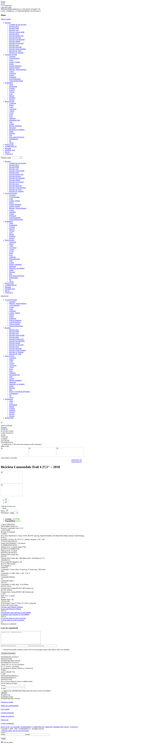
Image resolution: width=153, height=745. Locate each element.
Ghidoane (12, 118)
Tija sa (11, 143)
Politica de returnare (7, 716)
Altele (11, 84)
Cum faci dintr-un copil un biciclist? (12, 620)
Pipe (10, 135)
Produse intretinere (15, 66)
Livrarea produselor (7, 723)
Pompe (11, 64)
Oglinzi (11, 75)
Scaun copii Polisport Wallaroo (11, 609)
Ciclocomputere (14, 58)
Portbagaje (12, 77)
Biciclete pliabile (14, 41)
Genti (11, 60)
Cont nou (4, 7)
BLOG (7, 152)
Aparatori (12, 56)
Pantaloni (12, 98)
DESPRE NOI (10, 150)
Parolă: (27, 734)
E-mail (3, 688)
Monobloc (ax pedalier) (17, 129)
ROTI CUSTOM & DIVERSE (19, 392)
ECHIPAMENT (26, 727)
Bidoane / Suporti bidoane (17, 69)
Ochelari (12, 88)
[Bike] (3, 2)
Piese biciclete (9, 101)
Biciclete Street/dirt (15, 47)
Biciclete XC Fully (15, 51)
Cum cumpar (5, 709)
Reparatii (8, 148)
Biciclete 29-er (14, 26)
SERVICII (48, 727)
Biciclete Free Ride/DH (17, 39)
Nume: (3, 734)
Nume (3, 685)
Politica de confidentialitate (10, 706)
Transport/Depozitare (16, 81)
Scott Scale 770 (76, 460)
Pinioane (12, 133)
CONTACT (9, 154)
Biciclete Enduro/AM (16, 36)
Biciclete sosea (14, 45)
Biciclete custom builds (16, 32)
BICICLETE (5, 727)
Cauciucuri (12, 109)
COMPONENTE (11, 146)
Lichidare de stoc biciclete (17, 24)
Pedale (11, 131)
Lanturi (11, 124)
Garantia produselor (7, 713)
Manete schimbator (15, 126)
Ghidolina (12, 73)
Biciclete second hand (16, 43)
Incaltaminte (13, 86)
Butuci (11, 105)
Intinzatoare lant (14, 120)
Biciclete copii (14, 30)
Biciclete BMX (14, 28)
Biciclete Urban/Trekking (17, 49)
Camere (11, 111)
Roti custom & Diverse (16, 137)
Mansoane (12, 128)
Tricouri (11, 92)
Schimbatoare (13, 139)
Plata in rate (5, 720)
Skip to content (6, 19)
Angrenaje (12, 103)
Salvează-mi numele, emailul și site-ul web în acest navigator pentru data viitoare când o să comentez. (36, 649)
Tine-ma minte (8, 742)
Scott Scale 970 (76, 462)
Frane (11, 114)
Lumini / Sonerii (14, 62)
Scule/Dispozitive (15, 79)
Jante (10, 122)
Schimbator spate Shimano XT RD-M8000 (15, 614)
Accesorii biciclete (11, 54)
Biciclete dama (14, 34)
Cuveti (11, 113)
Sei (10, 141)
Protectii (12, 90)
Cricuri (11, 71)
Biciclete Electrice (15, 38)
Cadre (11, 107)
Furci (11, 116)
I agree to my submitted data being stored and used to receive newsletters (27, 691)
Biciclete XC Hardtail (16, 53)
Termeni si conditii (7, 702)
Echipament (9, 83)
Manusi (11, 96)
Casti (10, 94)
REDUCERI (9, 144)
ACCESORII (15, 727)
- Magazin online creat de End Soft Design (15, 731)
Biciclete (8, 23)
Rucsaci (11, 99)
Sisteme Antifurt (14, 68)
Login (9, 7)
